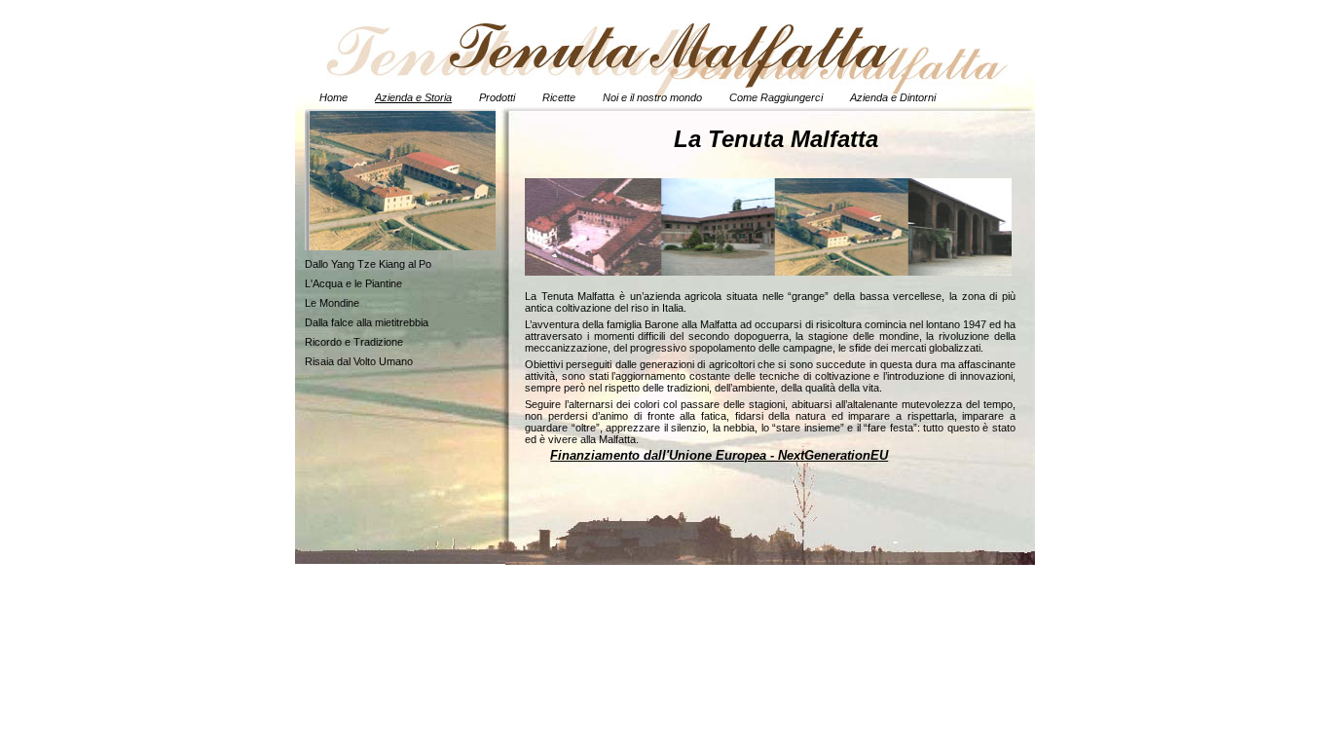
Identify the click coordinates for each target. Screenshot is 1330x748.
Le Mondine (332, 303)
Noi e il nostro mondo (652, 97)
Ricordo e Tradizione (354, 342)
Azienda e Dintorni (893, 97)
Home (333, 97)
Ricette (558, 97)
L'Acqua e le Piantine (353, 283)
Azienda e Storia (413, 97)
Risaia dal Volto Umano (359, 361)
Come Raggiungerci (776, 97)
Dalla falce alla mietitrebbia (366, 322)
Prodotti (497, 97)
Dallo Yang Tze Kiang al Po (368, 264)
